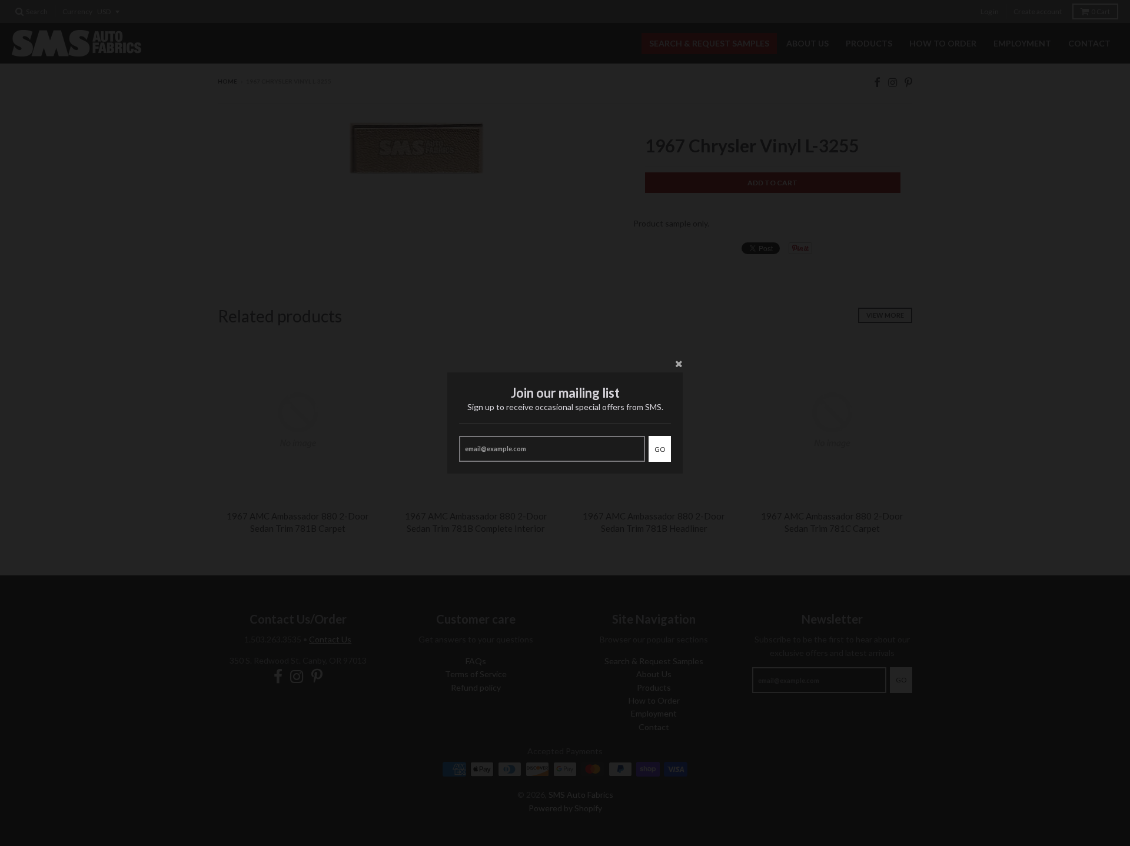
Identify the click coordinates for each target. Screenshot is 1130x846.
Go (659, 449)
